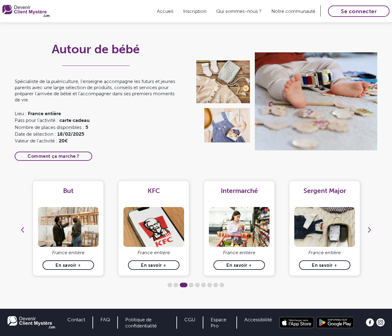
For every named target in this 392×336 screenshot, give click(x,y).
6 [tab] (203, 285)
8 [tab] (215, 285)
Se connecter (359, 11)
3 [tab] (183, 285)
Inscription (194, 11)
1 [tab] (170, 285)
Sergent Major (324, 190)
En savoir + (68, 265)
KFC (154, 190)
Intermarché (239, 190)
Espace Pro (218, 322)
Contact (76, 319)
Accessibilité (258, 319)
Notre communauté (293, 11)
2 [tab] (176, 285)
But (68, 190)
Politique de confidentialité (141, 322)
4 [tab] (191, 285)
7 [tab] (209, 285)
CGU (189, 319)
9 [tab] (222, 285)
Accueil (165, 11)
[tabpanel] (68, 228)
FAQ (105, 319)
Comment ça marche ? (53, 156)
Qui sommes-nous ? (239, 11)
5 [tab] (197, 285)
